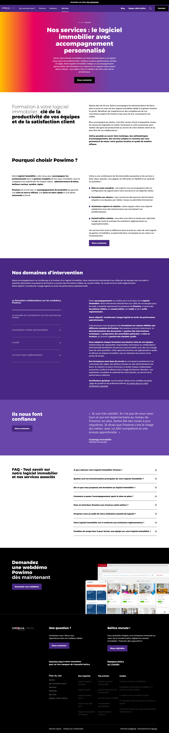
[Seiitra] (8, 8)
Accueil (81, 22)
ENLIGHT (133, 729)
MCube (154, 729)
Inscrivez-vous (56, 661)
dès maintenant (93, 2)
